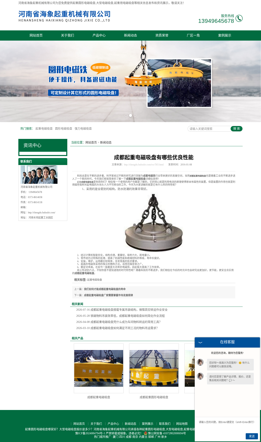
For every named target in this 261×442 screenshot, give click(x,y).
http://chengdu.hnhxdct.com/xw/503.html (144, 164)
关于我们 (67, 35)
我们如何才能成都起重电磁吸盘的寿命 (105, 289)
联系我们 (164, 423)
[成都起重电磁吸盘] (99, 368)
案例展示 (224, 35)
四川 (122, 436)
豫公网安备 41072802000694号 (167, 433)
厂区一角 (193, 35)
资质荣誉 (161, 35)
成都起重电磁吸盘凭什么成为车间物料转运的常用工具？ (119, 321)
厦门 (115, 436)
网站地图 (182, 423)
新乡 (164, 436)
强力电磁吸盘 (83, 128)
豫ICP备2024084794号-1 (90, 433)
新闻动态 (130, 35)
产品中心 (99, 35)
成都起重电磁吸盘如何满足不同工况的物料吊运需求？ (117, 328)
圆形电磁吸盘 (64, 128)
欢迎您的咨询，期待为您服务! (227, 353)
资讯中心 (32, 145)
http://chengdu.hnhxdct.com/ (41, 212)
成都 (129, 436)
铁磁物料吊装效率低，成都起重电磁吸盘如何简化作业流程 (120, 315)
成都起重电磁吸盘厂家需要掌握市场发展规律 (108, 295)
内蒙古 (143, 436)
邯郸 (151, 436)
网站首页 (36, 35)
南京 (135, 436)
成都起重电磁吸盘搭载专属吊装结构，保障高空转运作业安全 (122, 309)
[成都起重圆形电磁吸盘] (154, 368)
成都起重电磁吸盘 (98, 397)
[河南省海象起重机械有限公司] (64, 23)
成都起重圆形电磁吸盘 (154, 397)
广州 (157, 436)
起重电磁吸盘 (44, 128)
